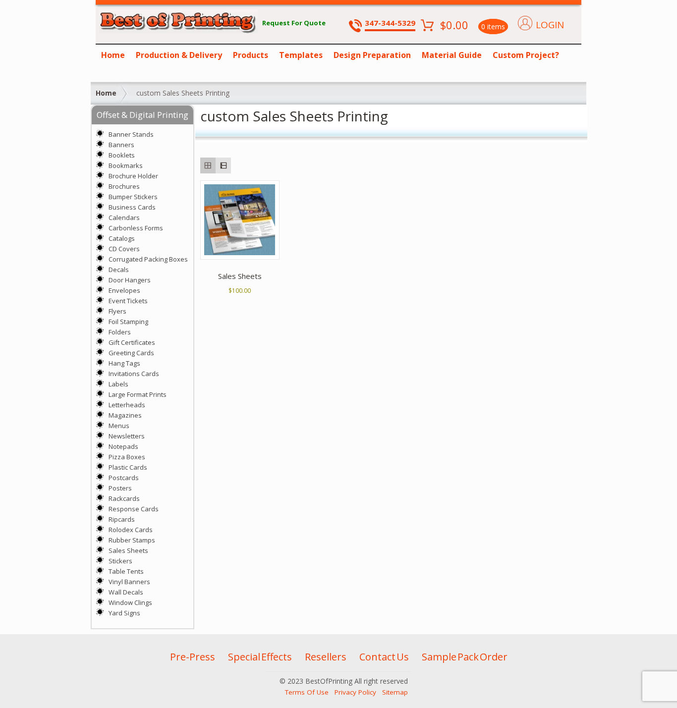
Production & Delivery (179, 55)
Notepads (123, 446)
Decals (119, 269)
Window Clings (130, 602)
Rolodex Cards (131, 529)
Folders (120, 331)
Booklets (122, 155)
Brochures (124, 186)
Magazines (125, 415)
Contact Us (384, 656)
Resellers (325, 656)
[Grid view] (208, 165)
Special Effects (260, 656)
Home (113, 55)
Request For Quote (294, 22)
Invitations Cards (134, 373)
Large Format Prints (138, 394)
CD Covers (124, 248)
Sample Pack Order (465, 656)
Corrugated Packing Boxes (148, 259)
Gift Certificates (132, 342)
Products (250, 55)
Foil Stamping (128, 321)
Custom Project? (526, 55)
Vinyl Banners (129, 581)
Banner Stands (131, 134)
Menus (119, 425)
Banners (121, 144)
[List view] (223, 165)
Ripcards (122, 519)
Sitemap (395, 692)
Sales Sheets (128, 550)
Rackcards (124, 498)
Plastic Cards (128, 467)
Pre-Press (192, 656)
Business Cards (132, 207)
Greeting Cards (131, 352)
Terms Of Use (307, 692)
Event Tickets (128, 300)
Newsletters (127, 436)
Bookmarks (126, 165)
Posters (120, 488)
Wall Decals (126, 592)
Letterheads (127, 404)
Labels (118, 384)
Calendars (124, 217)
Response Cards (134, 508)
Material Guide (452, 55)
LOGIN (550, 24)
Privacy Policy (355, 692)
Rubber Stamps (132, 540)
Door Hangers (130, 279)
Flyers (117, 311)
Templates (301, 55)
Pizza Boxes (127, 456)
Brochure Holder (133, 175)
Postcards (124, 477)
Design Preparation (372, 55)
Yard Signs (124, 612)
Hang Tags (124, 363)
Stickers (120, 560)
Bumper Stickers (133, 196)
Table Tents (126, 571)
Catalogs (122, 238)
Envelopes (124, 290)
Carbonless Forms (136, 227)
